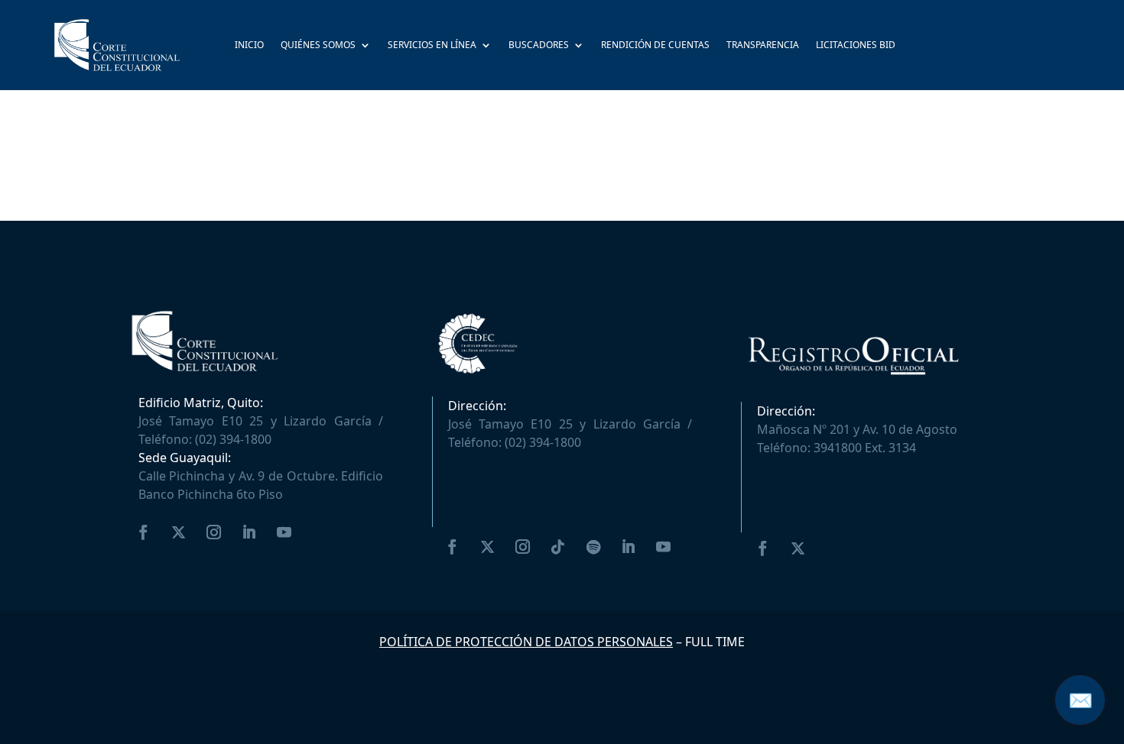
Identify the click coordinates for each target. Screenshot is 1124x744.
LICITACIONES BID (855, 45)
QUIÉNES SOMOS (318, 45)
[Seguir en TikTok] (558, 546)
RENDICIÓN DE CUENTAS (655, 45)
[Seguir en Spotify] (593, 546)
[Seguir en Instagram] (214, 532)
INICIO (249, 45)
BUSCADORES (538, 45)
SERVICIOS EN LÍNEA (432, 45)
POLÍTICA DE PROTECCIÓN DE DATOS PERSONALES (526, 641)
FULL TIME (715, 641)
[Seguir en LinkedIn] (249, 532)
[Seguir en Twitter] (178, 532)
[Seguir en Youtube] (284, 532)
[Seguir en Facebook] (143, 532)
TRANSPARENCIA (762, 45)
